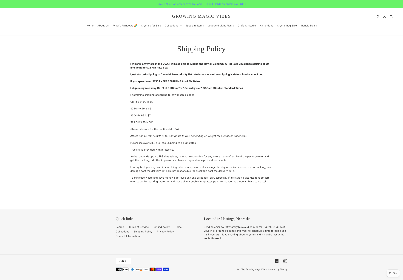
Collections (122, 231)
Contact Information (128, 236)
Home (178, 227)
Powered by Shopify (277, 269)
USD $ (122, 260)
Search (120, 227)
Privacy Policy (165, 231)
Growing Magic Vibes (201, 16)
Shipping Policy (143, 231)
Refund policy (161, 227)
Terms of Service (139, 227)
